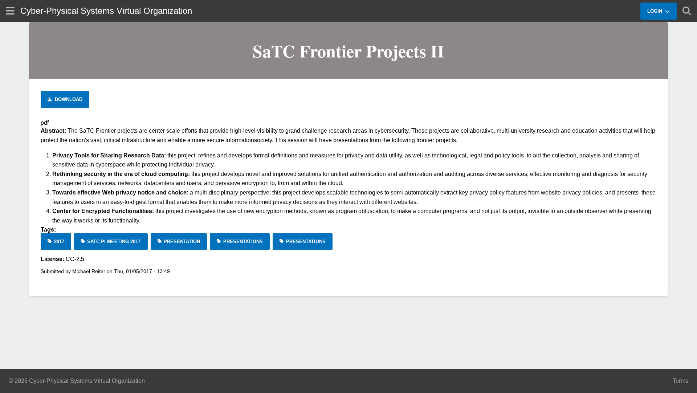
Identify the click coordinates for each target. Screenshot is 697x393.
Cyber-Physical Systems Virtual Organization (106, 11)
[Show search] (686, 11)
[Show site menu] (10, 11)
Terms (680, 381)
